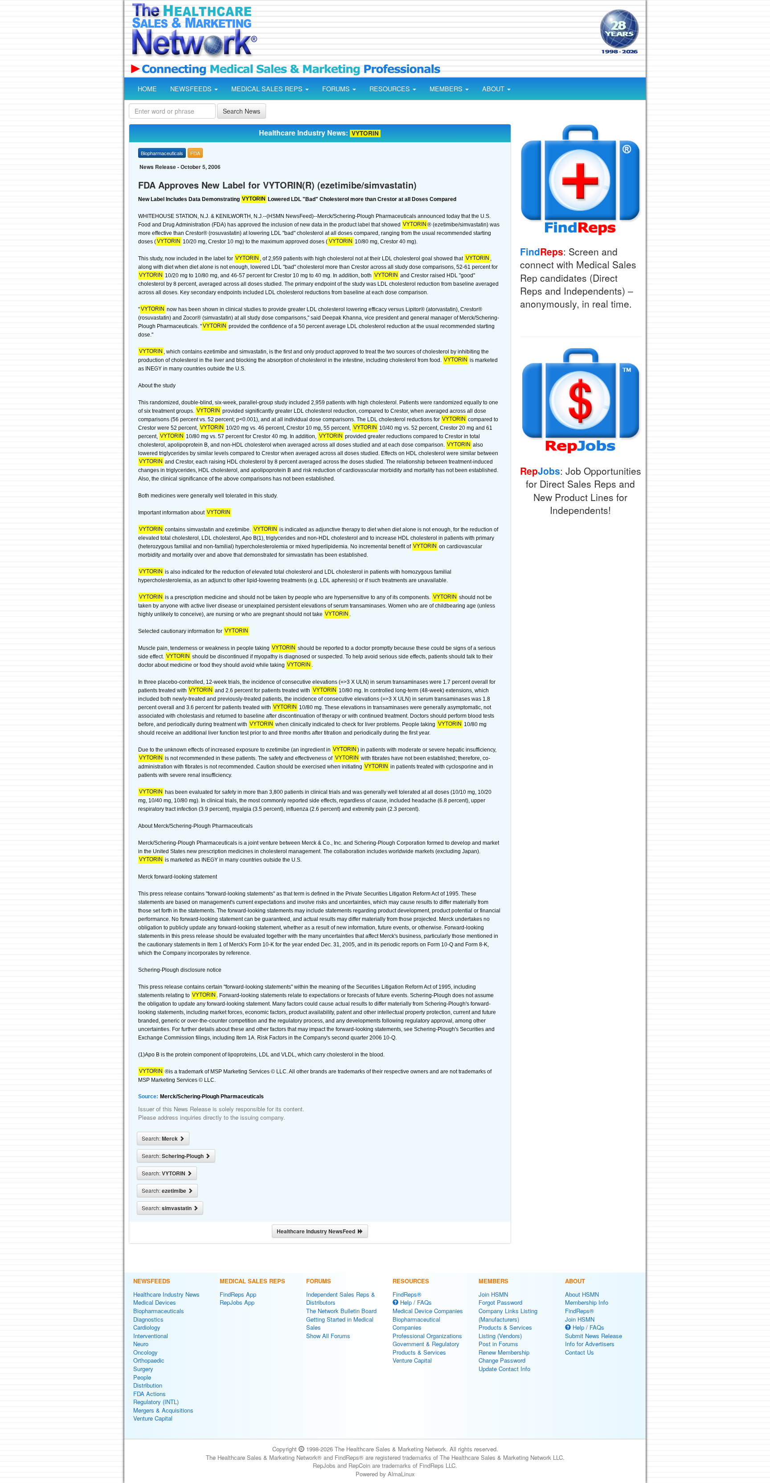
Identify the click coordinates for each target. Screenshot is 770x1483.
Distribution (147, 1385)
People (142, 1377)
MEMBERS (447, 88)
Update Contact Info (504, 1368)
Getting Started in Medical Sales (339, 1323)
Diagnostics (148, 1319)
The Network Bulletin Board (341, 1310)
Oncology (145, 1352)
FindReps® (407, 1294)
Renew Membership (504, 1352)
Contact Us (579, 1352)
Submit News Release (593, 1335)
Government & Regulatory (426, 1343)
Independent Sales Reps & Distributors (340, 1298)
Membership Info (586, 1302)
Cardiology (146, 1327)
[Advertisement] (428, 32)
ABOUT (494, 88)
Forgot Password (500, 1302)
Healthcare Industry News (166, 1294)
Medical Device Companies (428, 1310)
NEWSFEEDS (191, 88)
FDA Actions (149, 1393)
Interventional (150, 1335)
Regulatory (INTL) (156, 1401)
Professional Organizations (427, 1335)
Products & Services (419, 1352)
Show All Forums (328, 1335)
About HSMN (582, 1294)
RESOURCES (390, 88)
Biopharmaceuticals (158, 1310)
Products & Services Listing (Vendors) (505, 1331)
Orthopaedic (148, 1360)
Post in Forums (498, 1343)
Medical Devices (154, 1302)
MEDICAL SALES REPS (267, 88)
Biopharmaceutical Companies (416, 1323)
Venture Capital (152, 1418)
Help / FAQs (415, 1302)
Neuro (140, 1343)
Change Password (502, 1360)
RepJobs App (237, 1302)
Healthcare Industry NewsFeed (317, 1231)
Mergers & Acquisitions (163, 1410)
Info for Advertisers (589, 1343)
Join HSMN (493, 1294)
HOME (147, 88)
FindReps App (238, 1294)
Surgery (143, 1368)
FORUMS (337, 88)
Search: (160, 1138)
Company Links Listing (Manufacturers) (508, 1314)
